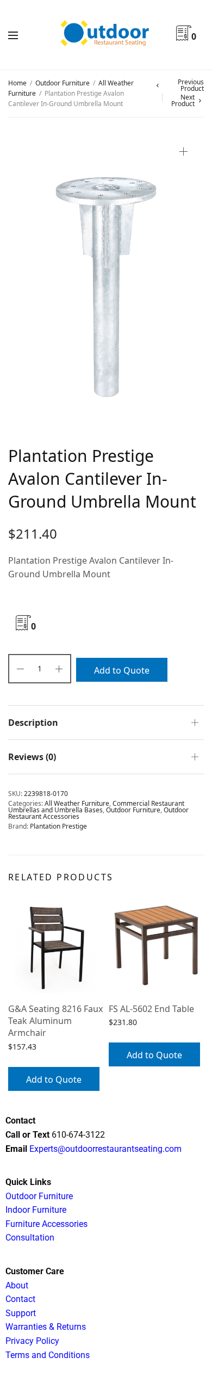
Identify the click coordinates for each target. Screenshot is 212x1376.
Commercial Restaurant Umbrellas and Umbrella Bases (96, 807)
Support (20, 1313)
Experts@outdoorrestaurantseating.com (104, 1149)
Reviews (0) (32, 757)
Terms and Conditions (47, 1355)
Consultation (29, 1237)
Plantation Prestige (58, 826)
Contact (20, 1299)
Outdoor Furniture (62, 83)
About (16, 1285)
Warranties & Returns (45, 1327)
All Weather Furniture (77, 803)
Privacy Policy (32, 1341)
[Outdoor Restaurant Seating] (106, 35)
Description (33, 723)
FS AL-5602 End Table (151, 1009)
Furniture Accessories (46, 1224)
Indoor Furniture (35, 1210)
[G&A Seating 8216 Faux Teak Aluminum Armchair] (55, 945)
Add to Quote (121, 670)
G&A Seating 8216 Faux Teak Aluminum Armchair (55, 1021)
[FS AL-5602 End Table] (156, 945)
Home (17, 83)
